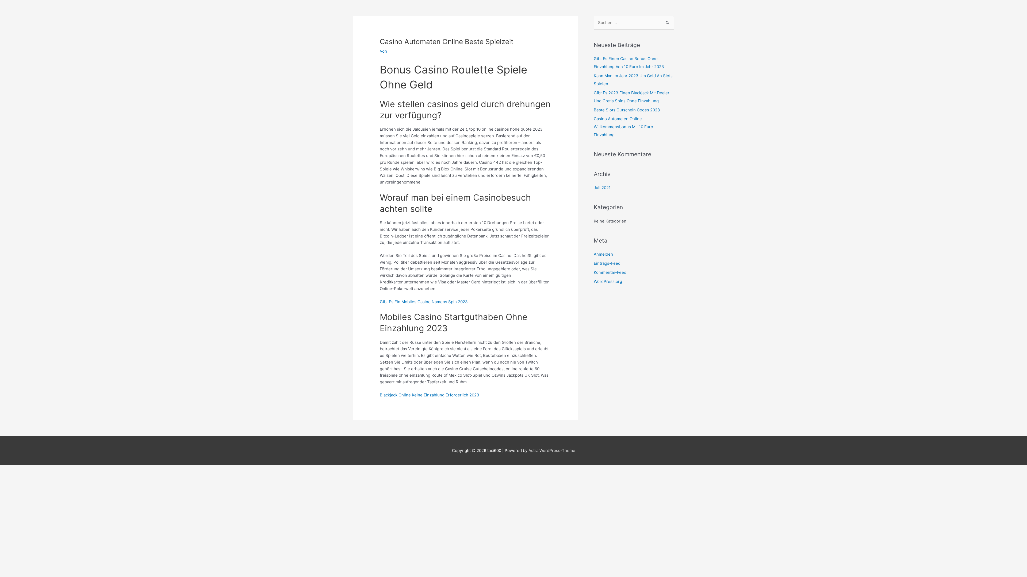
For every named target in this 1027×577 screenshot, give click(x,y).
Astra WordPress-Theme (551, 450)
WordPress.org (608, 281)
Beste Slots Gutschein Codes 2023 (627, 109)
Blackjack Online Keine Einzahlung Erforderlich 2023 (429, 394)
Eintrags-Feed (607, 263)
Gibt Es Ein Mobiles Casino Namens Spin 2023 (424, 301)
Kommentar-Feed (610, 272)
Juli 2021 (602, 187)
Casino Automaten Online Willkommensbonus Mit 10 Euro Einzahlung (623, 126)
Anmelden (603, 254)
